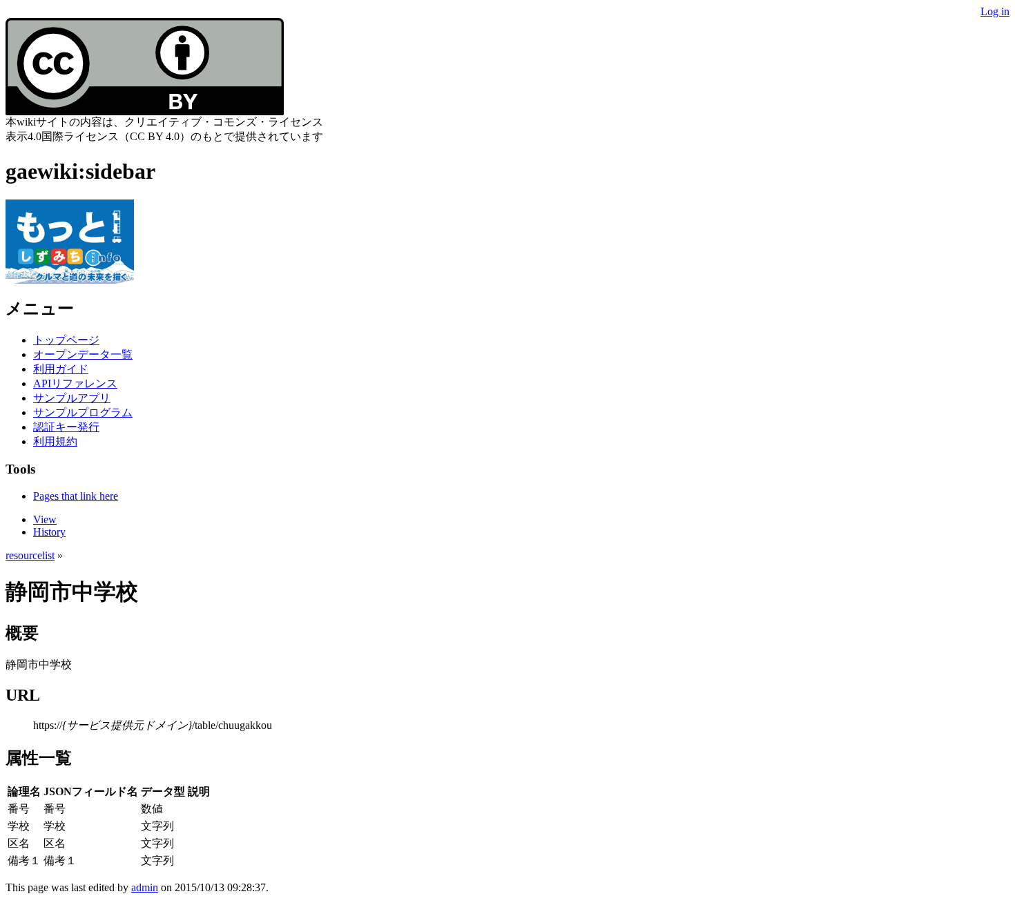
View (45, 519)
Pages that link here (75, 496)
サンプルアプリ (71, 398)
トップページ (66, 340)
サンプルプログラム (83, 412)
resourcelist (30, 555)
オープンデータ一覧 (83, 354)
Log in (994, 11)
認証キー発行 (66, 427)
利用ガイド (60, 369)
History (49, 532)
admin (144, 887)
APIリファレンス (75, 383)
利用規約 (55, 441)
